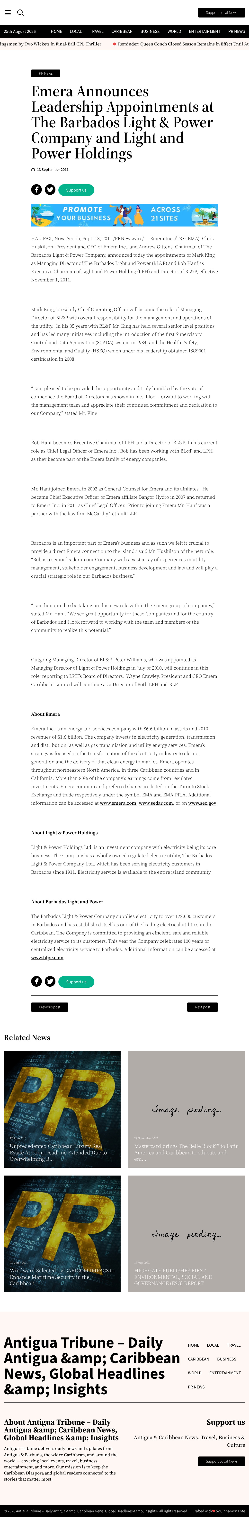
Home (56, 31)
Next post (202, 1007)
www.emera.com (118, 803)
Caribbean (122, 31)
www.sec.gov (202, 803)
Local (76, 31)
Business (150, 31)
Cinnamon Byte (232, 1511)
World (174, 31)
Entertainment (205, 31)
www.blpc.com (47, 957)
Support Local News (221, 12)
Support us (76, 190)
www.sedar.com (156, 803)
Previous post (49, 1007)
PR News (236, 31)
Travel (97, 31)
